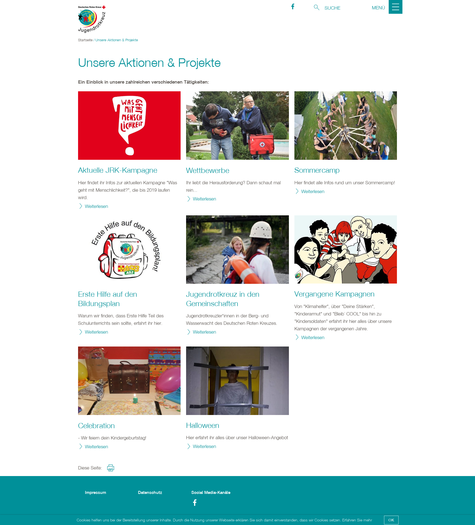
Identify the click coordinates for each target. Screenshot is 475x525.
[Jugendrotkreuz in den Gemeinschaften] (237, 249)
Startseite (85, 40)
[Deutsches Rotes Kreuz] (89, 19)
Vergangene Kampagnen (334, 293)
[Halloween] (237, 381)
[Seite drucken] (110, 467)
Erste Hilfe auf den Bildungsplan (107, 299)
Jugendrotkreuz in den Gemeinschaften (222, 299)
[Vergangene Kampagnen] (345, 249)
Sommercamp (317, 170)
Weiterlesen (96, 206)
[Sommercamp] (345, 125)
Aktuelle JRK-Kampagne (117, 170)
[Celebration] (129, 381)
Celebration (96, 425)
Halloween (202, 425)
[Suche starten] (317, 7)
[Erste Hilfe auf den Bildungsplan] (129, 249)
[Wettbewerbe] (237, 125)
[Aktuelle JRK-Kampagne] (129, 125)
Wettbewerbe (207, 170)
